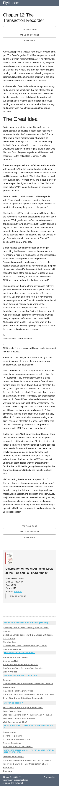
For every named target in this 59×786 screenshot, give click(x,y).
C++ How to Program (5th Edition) (20, 675)
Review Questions (12, 743)
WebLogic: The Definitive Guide (19, 653)
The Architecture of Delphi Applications (23, 708)
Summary (8, 680)
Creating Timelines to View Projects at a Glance (27, 760)
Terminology (9, 687)
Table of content (29, 35)
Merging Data (9, 642)
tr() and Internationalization (16, 739)
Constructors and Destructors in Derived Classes (28, 684)
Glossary (7, 771)
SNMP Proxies (10, 672)
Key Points (8, 768)
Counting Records (12, 649)
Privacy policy (49, 777)
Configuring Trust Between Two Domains (23, 668)
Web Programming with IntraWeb (19, 718)
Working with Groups (13, 757)
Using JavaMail (10, 661)
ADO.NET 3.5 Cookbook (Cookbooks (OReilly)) (26, 623)
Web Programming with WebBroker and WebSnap (27, 715)
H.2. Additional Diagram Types (18, 691)
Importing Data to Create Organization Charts (26, 764)
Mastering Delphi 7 (13, 703)
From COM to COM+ (13, 711)
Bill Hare (18, 591)
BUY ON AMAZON (18, 596)
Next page (29, 41)
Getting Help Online (12, 736)
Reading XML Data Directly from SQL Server (25, 646)
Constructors (9, 732)
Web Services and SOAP (15, 722)
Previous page (29, 29)
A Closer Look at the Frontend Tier (20, 665)
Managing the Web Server (16, 657)
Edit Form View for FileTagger (18, 747)
